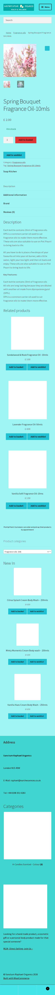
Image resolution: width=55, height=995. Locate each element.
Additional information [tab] (15, 194)
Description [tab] (9, 186)
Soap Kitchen (10, 171)
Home (8, 32)
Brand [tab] (6, 203)
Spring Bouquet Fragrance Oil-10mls (23, 165)
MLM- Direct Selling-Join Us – (18, 948)
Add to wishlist (14, 155)
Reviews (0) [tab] (9, 212)
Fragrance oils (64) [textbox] (27, 551)
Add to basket (26, 139)
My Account (9, 990)
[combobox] (27, 552)
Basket (42, 987)
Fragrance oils (19, 32)
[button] (47, 48)
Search (27, 990)
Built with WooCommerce (16, 978)
